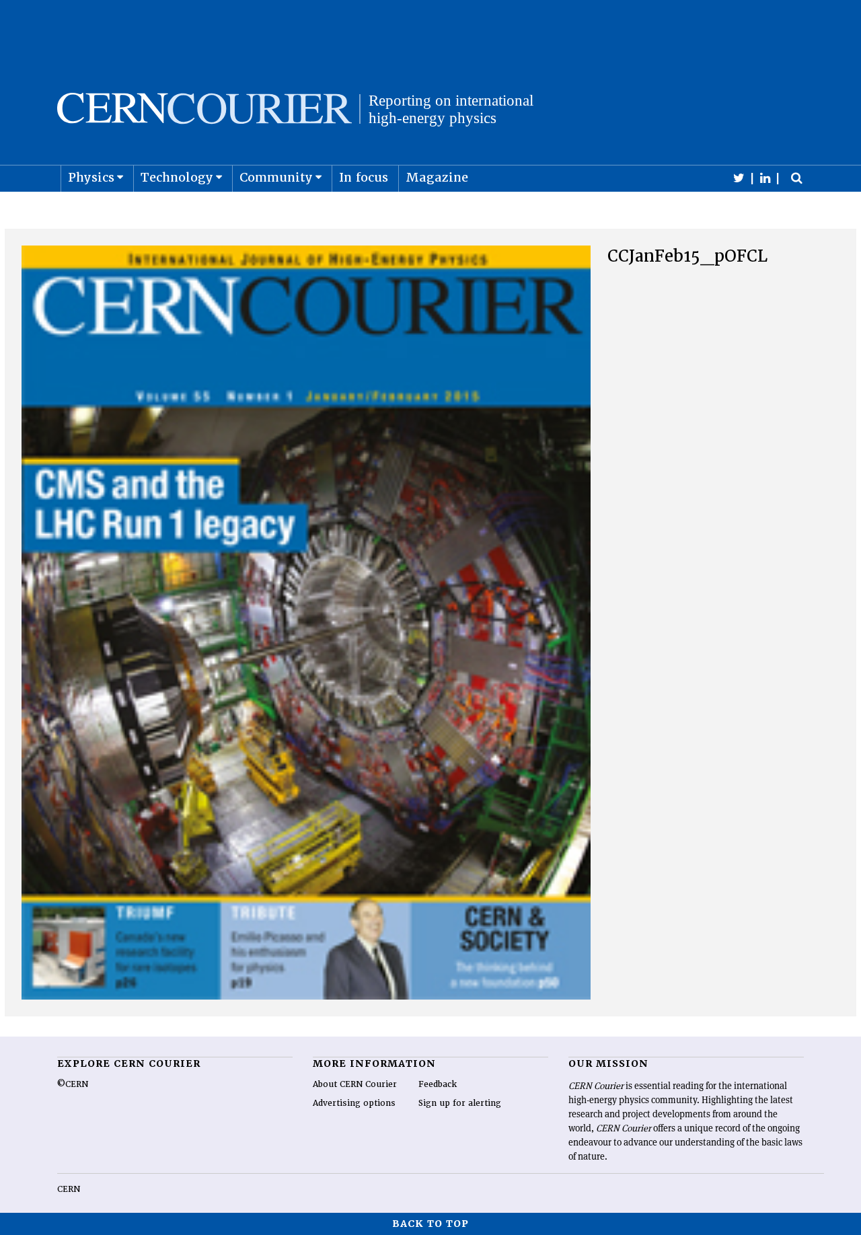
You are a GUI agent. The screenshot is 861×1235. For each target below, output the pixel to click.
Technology (177, 177)
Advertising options (354, 1103)
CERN (68, 1189)
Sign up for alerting (459, 1103)
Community (276, 177)
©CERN (72, 1084)
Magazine (437, 177)
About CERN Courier (355, 1084)
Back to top (430, 1224)
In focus (363, 177)
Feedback (437, 1084)
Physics (91, 177)
